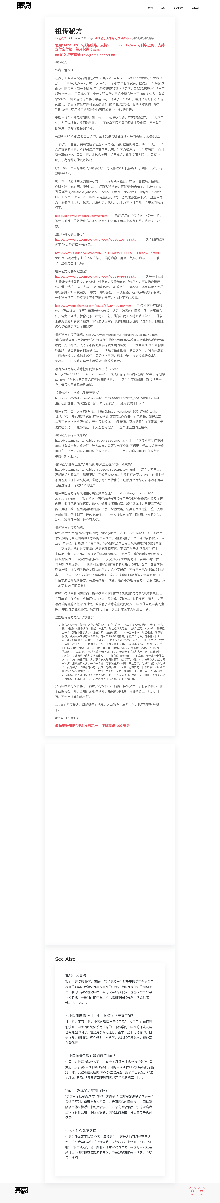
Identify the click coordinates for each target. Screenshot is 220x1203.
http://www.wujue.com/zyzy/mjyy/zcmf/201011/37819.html (97, 240)
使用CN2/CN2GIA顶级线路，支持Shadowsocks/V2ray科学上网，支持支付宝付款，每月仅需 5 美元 (110, 47)
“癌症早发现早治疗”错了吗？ (87, 1090)
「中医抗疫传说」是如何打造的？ (91, 1056)
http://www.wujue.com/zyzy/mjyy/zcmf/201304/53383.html (97, 277)
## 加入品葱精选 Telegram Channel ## (85, 55)
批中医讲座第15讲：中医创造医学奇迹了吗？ (100, 1016)
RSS (162, 7)
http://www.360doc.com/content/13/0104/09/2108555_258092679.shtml (107, 253)
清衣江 (62, 38)
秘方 (114, 38)
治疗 (108, 38)
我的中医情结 (75, 976)
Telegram (177, 7)
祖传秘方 (100, 38)
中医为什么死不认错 (80, 1131)
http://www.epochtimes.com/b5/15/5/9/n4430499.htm (93, 306)
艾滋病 (122, 38)
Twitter (194, 7)
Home (149, 7)
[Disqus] (110, 801)
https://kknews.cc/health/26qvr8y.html (82, 216)
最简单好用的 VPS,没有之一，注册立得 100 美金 (92, 725)
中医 (128, 38)
